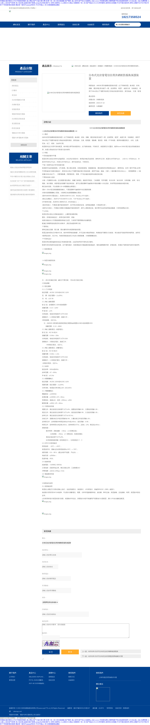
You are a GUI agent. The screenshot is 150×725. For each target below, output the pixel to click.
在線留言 (90, 24)
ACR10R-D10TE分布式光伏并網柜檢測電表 (103, 651)
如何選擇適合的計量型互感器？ (21, 185)
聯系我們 (105, 24)
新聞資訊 (61, 24)
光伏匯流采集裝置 (18, 119)
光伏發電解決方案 (18, 100)
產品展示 (93, 66)
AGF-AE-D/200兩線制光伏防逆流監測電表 (37, 683)
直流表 (14, 95)
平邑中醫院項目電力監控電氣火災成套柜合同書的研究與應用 (23, 176)
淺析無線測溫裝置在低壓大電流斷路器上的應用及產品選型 (23, 190)
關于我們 (31, 24)
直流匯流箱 (16, 123)
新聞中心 (52, 673)
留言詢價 (120, 113)
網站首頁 (16, 24)
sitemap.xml (17, 711)
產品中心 (46, 24)
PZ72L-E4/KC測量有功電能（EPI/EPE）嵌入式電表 (37, 680)
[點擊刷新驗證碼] (51, 644)
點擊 (34, 79)
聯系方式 (71, 677)
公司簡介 (12, 677)
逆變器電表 (16, 109)
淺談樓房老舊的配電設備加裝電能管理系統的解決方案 (23, 194)
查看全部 (24, 145)
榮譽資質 (12, 680)
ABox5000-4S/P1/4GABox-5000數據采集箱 (37, 677)
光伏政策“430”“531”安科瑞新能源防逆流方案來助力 (23, 181)
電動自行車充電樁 (18, 133)
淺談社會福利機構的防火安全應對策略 (23, 172)
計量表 (14, 90)
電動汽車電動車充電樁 (20, 138)
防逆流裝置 (16, 128)
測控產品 (15, 86)
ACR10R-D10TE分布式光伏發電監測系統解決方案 (105, 656)
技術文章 (76, 24)
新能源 (13, 80)
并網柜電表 (16, 104)
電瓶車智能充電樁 (18, 114)
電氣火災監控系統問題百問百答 (21, 167)
